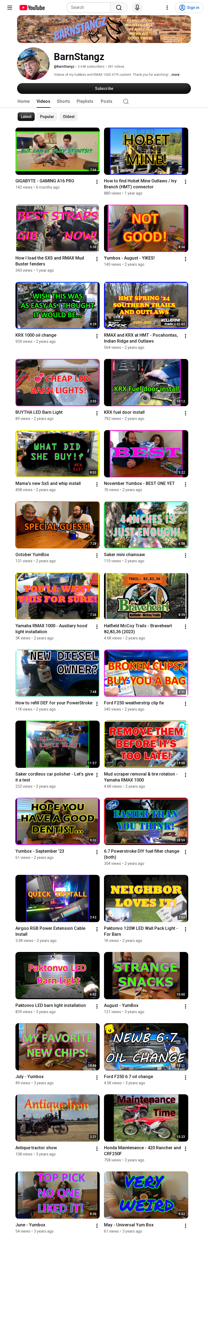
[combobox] (90, 7)
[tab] (23, 101)
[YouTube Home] (31, 7)
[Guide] (9, 7)
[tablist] (104, 101)
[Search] (119, 7)
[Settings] (167, 7)
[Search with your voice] (137, 7)
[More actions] (97, 181)
